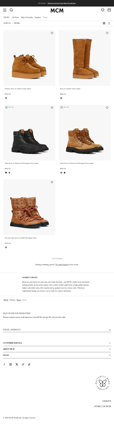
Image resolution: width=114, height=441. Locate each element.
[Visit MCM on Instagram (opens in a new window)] (10, 364)
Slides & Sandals (27, 17)
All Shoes (15, 17)
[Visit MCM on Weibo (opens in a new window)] (23, 364)
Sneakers (38, 17)
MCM (6, 300)
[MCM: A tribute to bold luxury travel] (57, 12)
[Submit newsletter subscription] (109, 330)
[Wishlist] (102, 10)
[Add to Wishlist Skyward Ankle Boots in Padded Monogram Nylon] (52, 182)
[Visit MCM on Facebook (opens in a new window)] (4, 364)
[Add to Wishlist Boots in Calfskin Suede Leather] (107, 33)
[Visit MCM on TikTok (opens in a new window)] (29, 364)
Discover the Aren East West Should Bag (62, 3)
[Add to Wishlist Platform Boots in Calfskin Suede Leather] (52, 33)
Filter (17, 23)
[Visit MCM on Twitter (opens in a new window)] (16, 364)
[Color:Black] (6, 172)
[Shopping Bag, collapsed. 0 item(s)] (109, 10)
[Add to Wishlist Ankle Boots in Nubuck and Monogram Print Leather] (52, 108)
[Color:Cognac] (6, 98)
